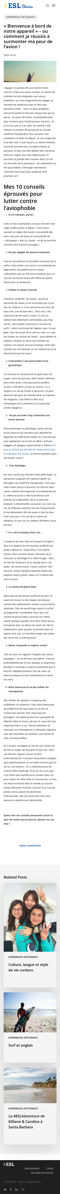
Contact (49, 1168)
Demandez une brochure (42, 1172)
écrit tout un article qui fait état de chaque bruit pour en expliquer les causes (30, 449)
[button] (54, 5)
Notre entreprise (31, 1168)
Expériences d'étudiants (20, 17)
